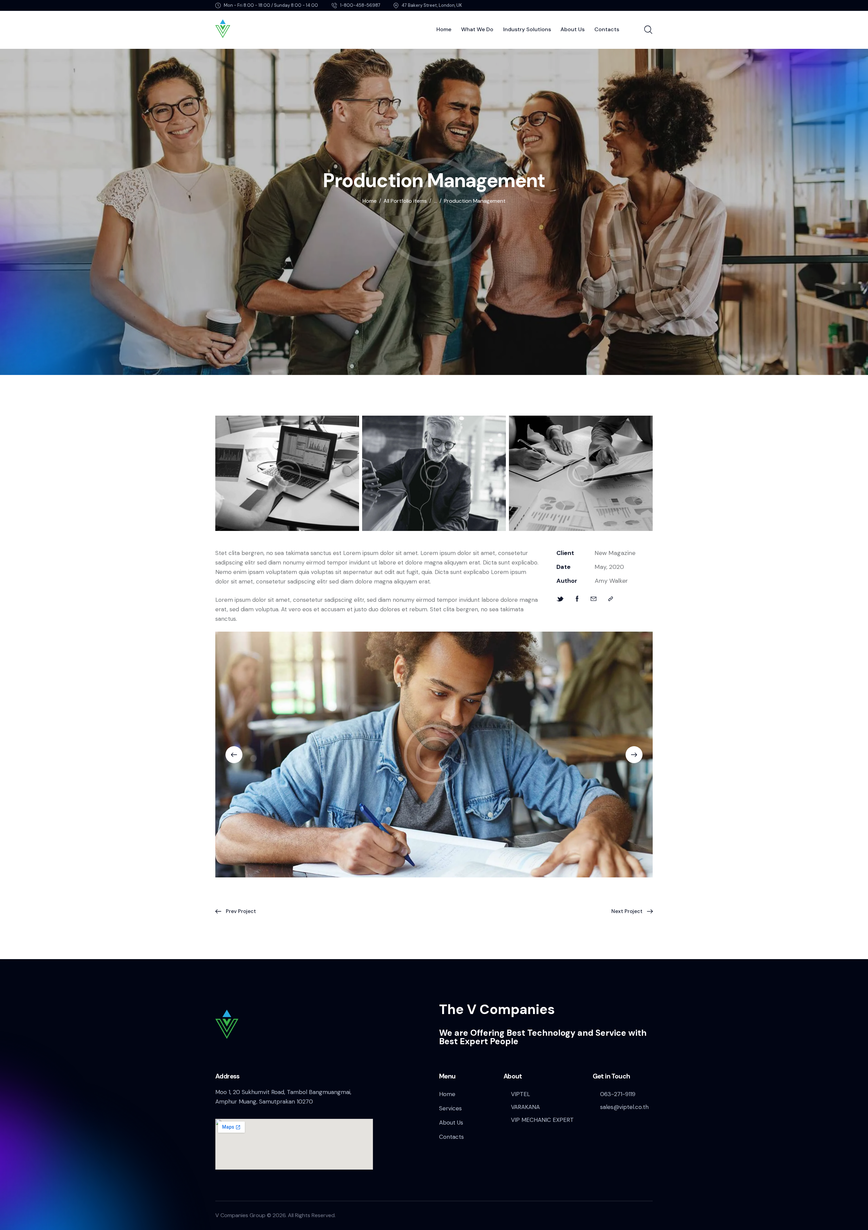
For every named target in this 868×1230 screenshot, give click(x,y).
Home (369, 201)
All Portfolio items (405, 201)
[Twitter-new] (560, 599)
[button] (610, 599)
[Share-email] (593, 599)
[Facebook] (577, 599)
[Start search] (648, 29)
